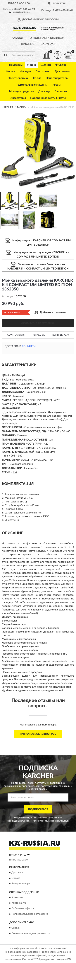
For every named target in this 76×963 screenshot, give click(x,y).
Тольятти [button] (29, 346)
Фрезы (56, 84)
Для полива (62, 71)
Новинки (27, 44)
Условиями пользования (45, 821)
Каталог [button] (17, 38)
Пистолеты (42, 71)
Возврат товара (20, 883)
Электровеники (18, 78)
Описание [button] (39, 335)
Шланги (45, 65)
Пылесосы (16, 65)
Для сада (44, 91)
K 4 (15, 472)
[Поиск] (5, 55)
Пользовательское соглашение (29, 914)
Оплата (15, 878)
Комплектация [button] (60, 335)
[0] (68, 55)
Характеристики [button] (16, 335)
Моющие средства (21, 91)
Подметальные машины (31, 84)
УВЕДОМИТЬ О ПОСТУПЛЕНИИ (38, 323)
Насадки (25, 71)
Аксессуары (18, 98)
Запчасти (61, 91)
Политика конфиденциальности (30, 933)
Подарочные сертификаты (48, 98)
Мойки (31, 65)
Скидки (15, 928)
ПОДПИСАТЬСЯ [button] (38, 809)
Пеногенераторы (57, 78)
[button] (19, 12)
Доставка (17, 872)
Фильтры (61, 65)
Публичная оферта (22, 908)
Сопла (37, 78)
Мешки (10, 71)
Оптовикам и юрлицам (47, 38)
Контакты (48, 44)
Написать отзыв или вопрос (38, 734)
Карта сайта (18, 903)
